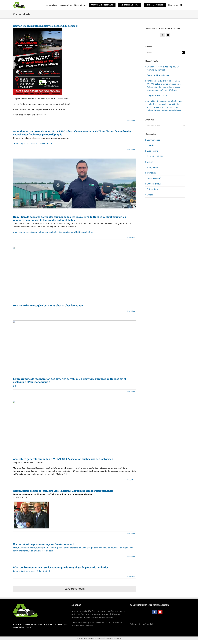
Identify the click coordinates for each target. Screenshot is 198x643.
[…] (14, 385)
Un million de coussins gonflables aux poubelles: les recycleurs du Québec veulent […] (53, 232)
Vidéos (150, 194)
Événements (152, 150)
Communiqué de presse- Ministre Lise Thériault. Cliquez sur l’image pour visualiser (63, 490)
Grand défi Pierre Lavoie (158, 75)
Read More (131, 120)
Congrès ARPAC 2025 (157, 95)
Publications (152, 189)
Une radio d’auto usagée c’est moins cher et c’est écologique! (48, 305)
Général (150, 161)
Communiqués (153, 140)
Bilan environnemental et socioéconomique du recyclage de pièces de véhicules (60, 567)
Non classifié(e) (154, 178)
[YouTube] (168, 35)
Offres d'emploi (154, 183)
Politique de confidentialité (142, 624)
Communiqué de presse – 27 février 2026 (32, 143)
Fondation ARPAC (155, 156)
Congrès (150, 145)
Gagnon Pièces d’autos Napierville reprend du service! (45, 25)
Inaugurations (153, 167)
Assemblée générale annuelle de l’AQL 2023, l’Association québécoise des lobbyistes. (63, 459)
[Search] (181, 5)
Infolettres (151, 172)
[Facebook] (162, 35)
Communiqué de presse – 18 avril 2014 (31, 571)
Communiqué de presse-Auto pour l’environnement (43, 544)
